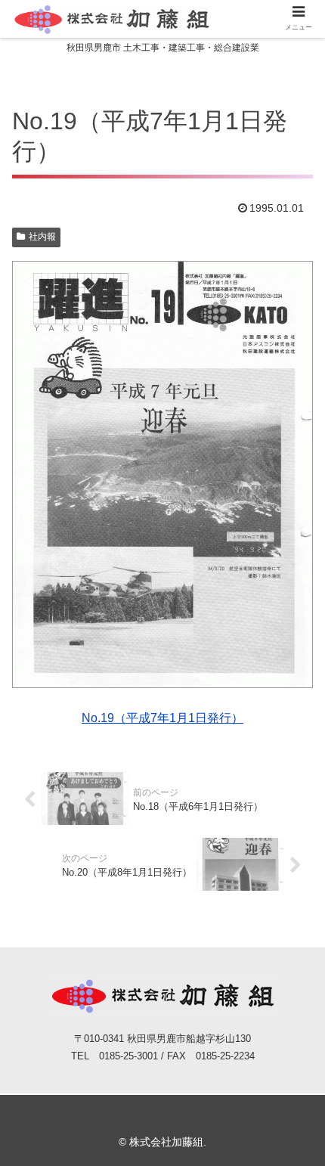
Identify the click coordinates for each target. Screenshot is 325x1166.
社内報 (42, 236)
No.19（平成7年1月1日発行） (162, 718)
